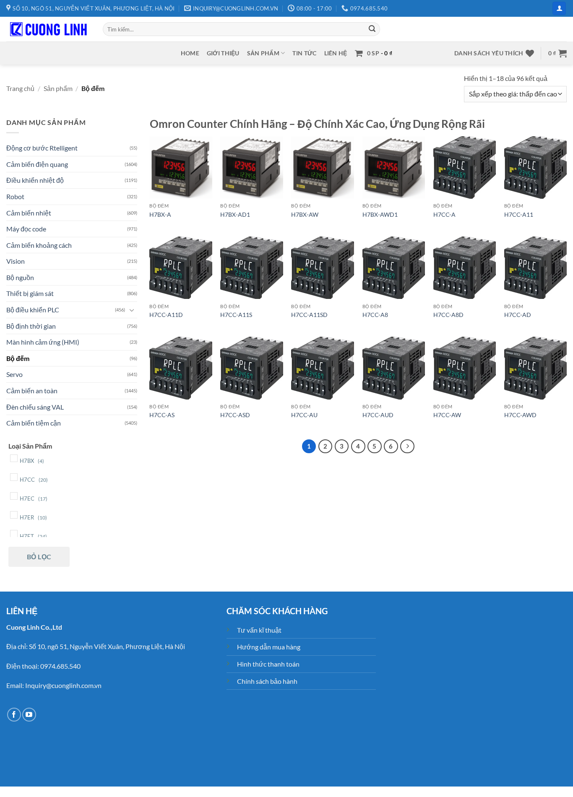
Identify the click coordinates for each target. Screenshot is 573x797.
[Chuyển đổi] (132, 309)
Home (190, 53)
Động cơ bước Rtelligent (42, 148)
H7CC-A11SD (309, 314)
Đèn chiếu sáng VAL (35, 406)
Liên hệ (335, 53)
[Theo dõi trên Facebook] (14, 715)
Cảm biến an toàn (31, 391)
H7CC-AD (517, 314)
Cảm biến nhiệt (28, 212)
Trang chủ (20, 88)
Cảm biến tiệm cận (33, 423)
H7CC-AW (447, 414)
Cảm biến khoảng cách (39, 245)
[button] (559, 9)
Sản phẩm (263, 53)
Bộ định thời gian (31, 326)
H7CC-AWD (520, 414)
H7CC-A (444, 214)
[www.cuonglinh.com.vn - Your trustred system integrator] (48, 29)
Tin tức (304, 53)
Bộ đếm (17, 358)
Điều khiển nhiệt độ (35, 180)
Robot (15, 196)
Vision (15, 261)
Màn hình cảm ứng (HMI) (42, 342)
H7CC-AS (162, 414)
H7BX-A (160, 214)
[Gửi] (372, 29)
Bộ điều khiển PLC (32, 310)
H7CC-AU (304, 414)
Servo (14, 374)
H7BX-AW (304, 214)
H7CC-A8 (375, 314)
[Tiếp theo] (407, 446)
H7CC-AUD (377, 414)
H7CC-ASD (235, 414)
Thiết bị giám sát (30, 293)
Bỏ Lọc (39, 556)
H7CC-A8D (448, 314)
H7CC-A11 (518, 214)
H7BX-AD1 (235, 214)
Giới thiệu (223, 53)
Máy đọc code (26, 229)
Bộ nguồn (20, 277)
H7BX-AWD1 (380, 214)
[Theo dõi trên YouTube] (29, 715)
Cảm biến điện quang (37, 164)
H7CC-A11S (236, 314)
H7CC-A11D (166, 314)
